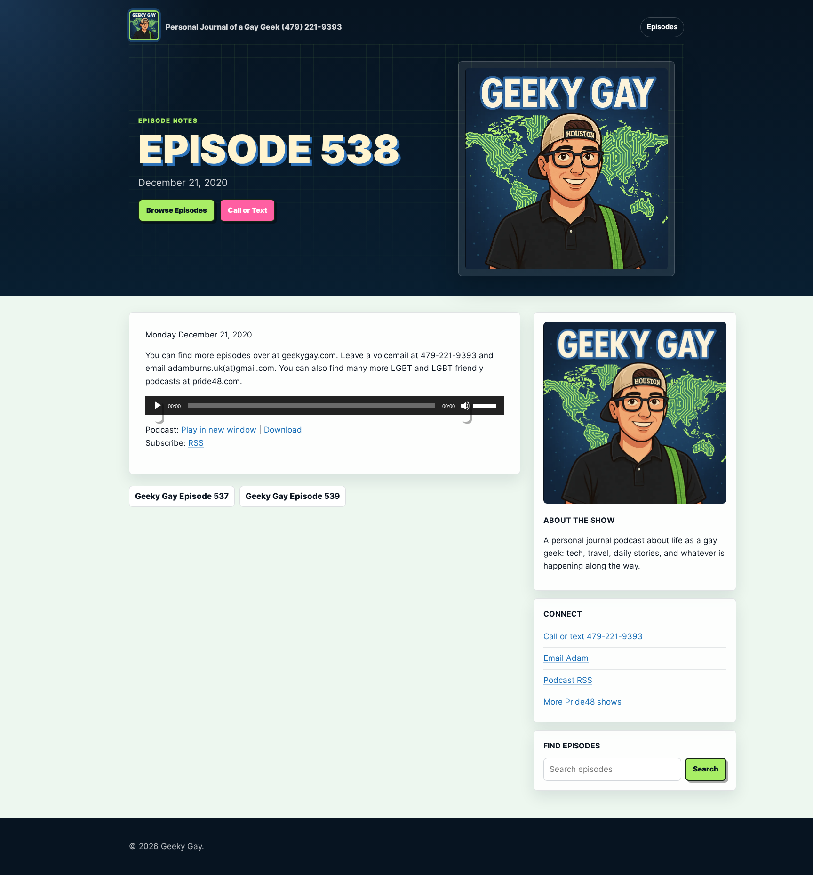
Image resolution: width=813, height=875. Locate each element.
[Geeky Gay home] (144, 27)
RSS (196, 443)
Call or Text (247, 210)
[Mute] (465, 411)
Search (705, 768)
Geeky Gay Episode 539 (293, 496)
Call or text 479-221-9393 (593, 636)
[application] (324, 405)
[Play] (157, 411)
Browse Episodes (176, 210)
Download (283, 429)
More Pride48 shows (582, 701)
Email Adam (566, 658)
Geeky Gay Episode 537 (182, 496)
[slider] (486, 404)
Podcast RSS (567, 680)
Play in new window (218, 429)
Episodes (662, 27)
